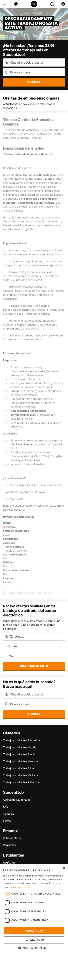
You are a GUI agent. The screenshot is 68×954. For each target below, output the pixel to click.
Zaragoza (9, 592)
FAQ (5, 806)
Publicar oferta (12, 838)
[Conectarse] (63, 4)
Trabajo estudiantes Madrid (19, 747)
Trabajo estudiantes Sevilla (19, 754)
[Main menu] (4, 4)
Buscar (34, 82)
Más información (21, 887)
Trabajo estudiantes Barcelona (21, 740)
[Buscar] (53, 4)
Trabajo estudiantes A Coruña (21, 782)
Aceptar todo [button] (34, 930)
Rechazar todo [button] (34, 939)
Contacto (8, 813)
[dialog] (34, 909)
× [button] (63, 868)
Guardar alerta (34, 666)
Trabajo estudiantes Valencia (20, 761)
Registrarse (10, 845)
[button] (34, 948)
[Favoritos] (16, 4)
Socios (7, 820)
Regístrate (9, 862)
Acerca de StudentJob (17, 799)
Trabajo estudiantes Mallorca (20, 775)
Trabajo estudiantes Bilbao (19, 768)
